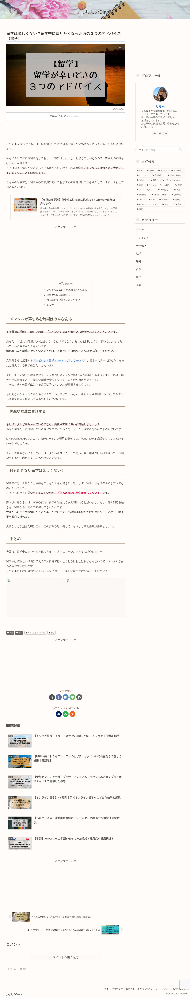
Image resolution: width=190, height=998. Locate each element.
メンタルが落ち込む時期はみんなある (67, 290)
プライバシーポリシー (112, 988)
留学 (20, 633)
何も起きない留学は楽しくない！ (64, 299)
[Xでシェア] (52, 697)
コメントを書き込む (65, 957)
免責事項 (130, 988)
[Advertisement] (65, 130)
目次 (61, 283)
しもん (160, 106)
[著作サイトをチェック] (59, 714)
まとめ (50, 304)
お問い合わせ (179, 988)
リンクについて (162, 988)
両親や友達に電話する (58, 294)
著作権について (145, 988)
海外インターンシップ (37, 633)
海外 (11, 633)
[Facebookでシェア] (59, 697)
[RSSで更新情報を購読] (72, 714)
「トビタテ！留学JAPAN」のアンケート (57, 360)
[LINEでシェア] (72, 697)
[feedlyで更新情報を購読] (66, 714)
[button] (79, 697)
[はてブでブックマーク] (66, 697)
